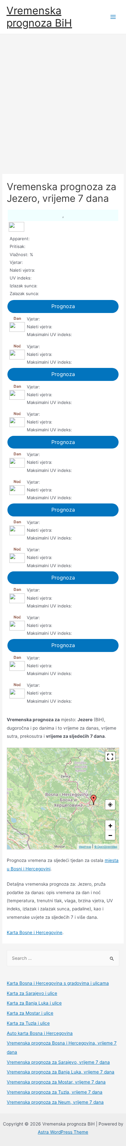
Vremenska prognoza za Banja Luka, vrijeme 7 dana (60, 1071)
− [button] (110, 835)
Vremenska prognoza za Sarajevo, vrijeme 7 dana (58, 1062)
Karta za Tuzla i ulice (28, 1023)
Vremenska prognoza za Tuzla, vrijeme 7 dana (54, 1092)
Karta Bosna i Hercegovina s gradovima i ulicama (58, 983)
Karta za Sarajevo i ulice (32, 993)
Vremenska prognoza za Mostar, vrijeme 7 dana (56, 1082)
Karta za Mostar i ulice (30, 1013)
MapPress (85, 846)
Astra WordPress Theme (63, 1132)
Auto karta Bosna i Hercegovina (40, 1033)
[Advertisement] (63, 100)
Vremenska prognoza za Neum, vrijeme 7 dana (55, 1102)
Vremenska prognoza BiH (39, 16)
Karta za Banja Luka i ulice (34, 1003)
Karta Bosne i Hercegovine (34, 932)
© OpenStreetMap (105, 846)
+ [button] (110, 825)
